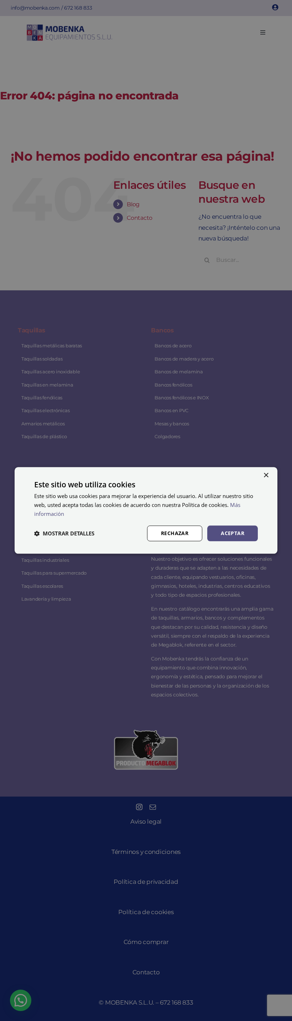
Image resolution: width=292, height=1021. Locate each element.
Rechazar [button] (174, 533)
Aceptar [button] (232, 533)
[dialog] (146, 510)
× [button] (265, 475)
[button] (64, 533)
